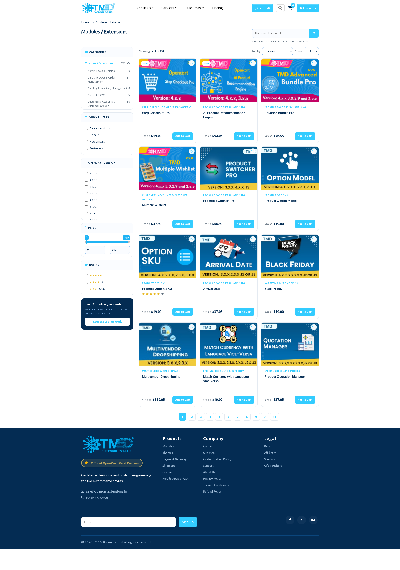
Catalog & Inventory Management (109, 88)
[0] (290, 7)
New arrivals (97, 141)
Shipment (168, 465)
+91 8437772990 (97, 497)
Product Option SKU (157, 288)
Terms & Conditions (216, 485)
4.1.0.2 (93, 187)
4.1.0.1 (93, 193)
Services (168, 8)
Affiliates (270, 452)
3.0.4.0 (93, 207)
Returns (269, 446)
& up (98, 282)
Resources (193, 8)
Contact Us (210, 446)
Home (85, 22)
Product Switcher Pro (219, 200)
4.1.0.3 (93, 180)
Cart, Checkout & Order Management (109, 80)
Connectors (170, 472)
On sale (94, 135)
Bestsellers (96, 148)
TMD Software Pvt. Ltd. (108, 542)
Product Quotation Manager (284, 376)
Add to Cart (182, 136)
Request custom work (107, 321)
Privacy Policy (212, 478)
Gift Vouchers (273, 465)
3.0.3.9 (93, 213)
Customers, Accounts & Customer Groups (109, 104)
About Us (144, 8)
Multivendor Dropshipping (161, 376)
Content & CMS (109, 95)
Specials (269, 459)
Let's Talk (264, 8)
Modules (168, 446)
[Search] (314, 33)
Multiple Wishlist (154, 205)
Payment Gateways (175, 459)
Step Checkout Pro (156, 113)
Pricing (217, 8)
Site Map (209, 452)
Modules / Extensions (110, 22)
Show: (299, 51)
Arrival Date (211, 288)
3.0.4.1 (93, 173)
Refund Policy (212, 491)
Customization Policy (217, 459)
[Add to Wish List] (192, 63)
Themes (167, 452)
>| (274, 417)
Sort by (255, 51)
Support (208, 465)
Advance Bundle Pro (279, 113)
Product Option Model (280, 200)
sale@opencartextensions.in (106, 491)
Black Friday (273, 288)
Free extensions (100, 128)
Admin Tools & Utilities (109, 71)
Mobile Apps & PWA (175, 478)
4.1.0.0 (93, 200)
